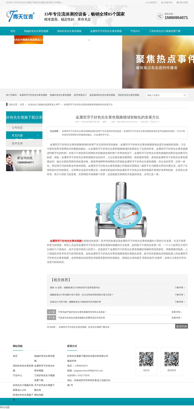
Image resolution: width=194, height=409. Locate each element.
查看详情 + (177, 311)
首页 (12, 31)
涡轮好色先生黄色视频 (128, 94)
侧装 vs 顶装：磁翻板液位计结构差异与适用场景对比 (75, 287)
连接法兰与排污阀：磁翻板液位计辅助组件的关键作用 (75, 301)
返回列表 (181, 326)
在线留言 (153, 2)
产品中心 (135, 31)
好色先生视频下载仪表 (98, 326)
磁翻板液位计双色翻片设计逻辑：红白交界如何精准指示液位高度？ (82, 294)
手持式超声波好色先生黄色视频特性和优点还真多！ (82, 311)
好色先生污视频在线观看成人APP (28, 39)
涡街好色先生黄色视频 (69, 31)
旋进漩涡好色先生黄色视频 (102, 94)
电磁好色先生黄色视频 (36, 31)
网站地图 (183, 2)
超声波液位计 (80, 94)
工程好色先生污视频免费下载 (165, 31)
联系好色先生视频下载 (106, 39)
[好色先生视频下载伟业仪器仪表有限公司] (20, 21)
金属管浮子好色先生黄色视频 (106, 31)
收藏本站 (168, 2)
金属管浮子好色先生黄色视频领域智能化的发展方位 (88, 104)
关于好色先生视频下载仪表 (70, 39)
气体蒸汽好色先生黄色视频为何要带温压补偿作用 (81, 317)
